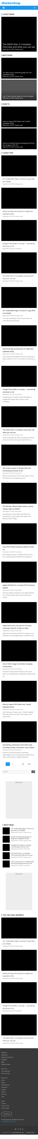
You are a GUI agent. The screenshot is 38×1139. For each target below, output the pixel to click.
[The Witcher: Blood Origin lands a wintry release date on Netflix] (19, 493)
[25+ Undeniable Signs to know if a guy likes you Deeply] (19, 297)
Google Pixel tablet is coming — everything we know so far (22, 846)
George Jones (19, 76)
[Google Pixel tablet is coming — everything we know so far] (19, 376)
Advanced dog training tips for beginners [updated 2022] (21, 838)
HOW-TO (6, 104)
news (2, 1096)
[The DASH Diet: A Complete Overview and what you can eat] (19, 416)
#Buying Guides (5, 1064)
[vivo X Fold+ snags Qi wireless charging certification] (19, 650)
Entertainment (5, 1085)
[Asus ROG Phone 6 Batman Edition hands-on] (19, 533)
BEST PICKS (7, 55)
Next (29, 764)
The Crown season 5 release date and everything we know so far (18, 44)
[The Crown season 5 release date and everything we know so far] (19, 455)
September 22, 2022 (8, 98)
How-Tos (4, 1094)
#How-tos (4, 1069)
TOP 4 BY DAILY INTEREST (13, 915)
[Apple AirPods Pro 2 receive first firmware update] (19, 572)
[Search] (33, 772)
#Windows (4, 1055)
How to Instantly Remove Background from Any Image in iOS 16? (19, 144)
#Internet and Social (7, 1057)
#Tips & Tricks (5, 1073)
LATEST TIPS (8, 153)
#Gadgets (4, 1059)
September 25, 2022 (8, 49)
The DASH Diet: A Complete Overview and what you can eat (22, 854)
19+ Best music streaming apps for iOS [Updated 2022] (17, 74)
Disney (3, 1082)
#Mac (3, 1062)
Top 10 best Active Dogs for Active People (18, 96)
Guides (3, 1092)
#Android (4, 1052)
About (3, 1101)
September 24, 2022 (8, 76)
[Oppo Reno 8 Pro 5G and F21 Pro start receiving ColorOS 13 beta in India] (19, 612)
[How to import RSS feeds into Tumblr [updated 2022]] (19, 691)
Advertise (6, 1114)
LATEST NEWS (8, 14)
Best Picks (4, 1078)
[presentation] (33, 14)
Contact (3, 1103)
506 (23, 764)
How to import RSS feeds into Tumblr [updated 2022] (16, 122)
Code (2, 1080)
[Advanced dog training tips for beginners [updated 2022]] (19, 335)
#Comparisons (5, 1071)
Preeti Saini (18, 49)
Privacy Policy (5, 1108)
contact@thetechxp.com (8, 1121)
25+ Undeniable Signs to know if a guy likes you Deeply (22, 829)
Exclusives (4, 1087)
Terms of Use (5, 1106)
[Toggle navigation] (3, 8)
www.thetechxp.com (18, 1132)
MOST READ (9, 825)
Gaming (3, 1089)
